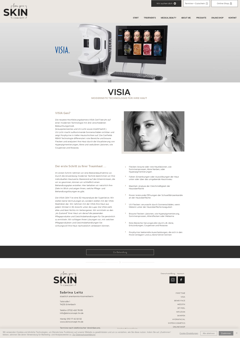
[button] (150, 17)
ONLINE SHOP (179, 327)
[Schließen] (236, 333)
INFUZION (180, 312)
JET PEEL (181, 308)
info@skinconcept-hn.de (71, 313)
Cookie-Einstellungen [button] (189, 333)
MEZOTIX (181, 304)
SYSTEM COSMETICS (176, 323)
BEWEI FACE (179, 301)
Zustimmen (226, 333)
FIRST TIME (180, 293)
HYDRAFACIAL (178, 319)
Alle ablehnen (209, 333)
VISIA (183, 297)
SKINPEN (181, 316)
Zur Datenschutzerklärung (83, 334)
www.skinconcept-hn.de (71, 322)
